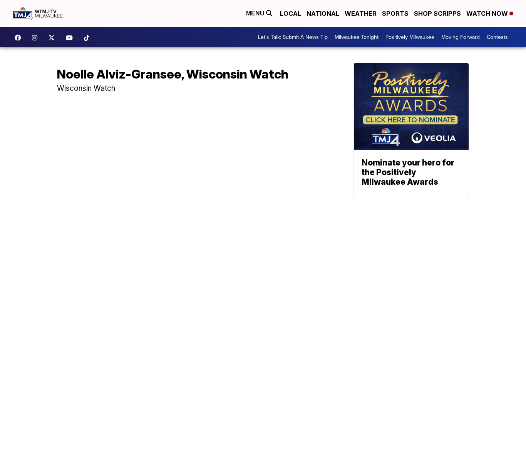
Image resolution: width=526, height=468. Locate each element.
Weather (361, 13)
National (323, 13)
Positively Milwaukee (409, 37)
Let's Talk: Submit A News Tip (293, 37)
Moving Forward (460, 37)
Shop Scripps (437, 13)
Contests (497, 37)
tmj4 (20, 38)
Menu (256, 13)
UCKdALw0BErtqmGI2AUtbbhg (71, 38)
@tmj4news (88, 38)
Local (290, 13)
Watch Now (487, 13)
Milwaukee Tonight (357, 37)
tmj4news (36, 38)
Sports (395, 13)
